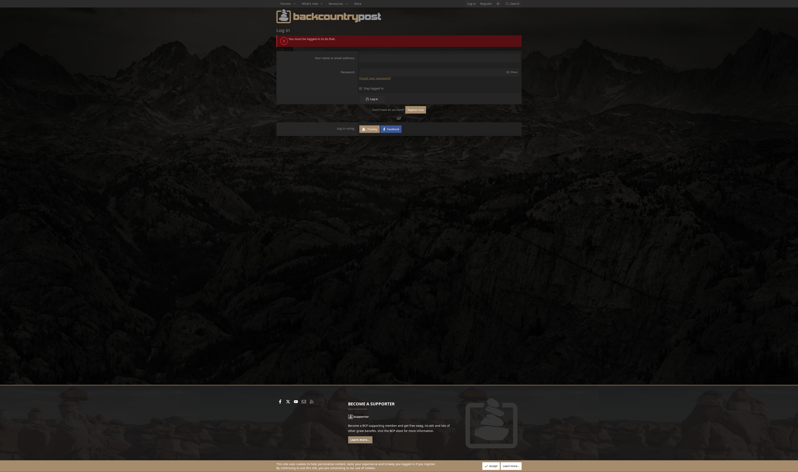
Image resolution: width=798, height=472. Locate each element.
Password (347, 72)
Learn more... (360, 440)
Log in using (345, 128)
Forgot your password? (375, 78)
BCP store (396, 431)
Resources (336, 4)
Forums (286, 4)
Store (357, 4)
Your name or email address (334, 58)
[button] (295, 3)
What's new (310, 4)
